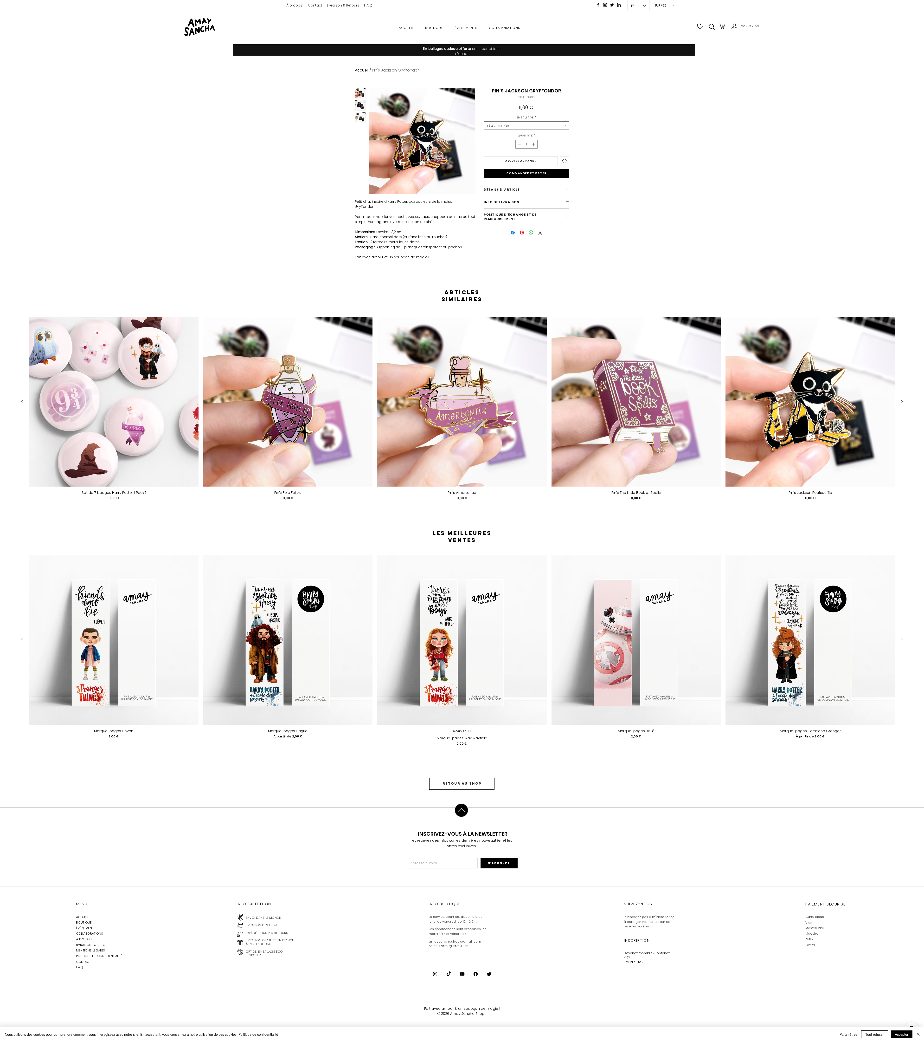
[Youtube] (462, 974)
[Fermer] (918, 1034)
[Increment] (534, 144)
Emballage (526, 117)
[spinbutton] (526, 144)
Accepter (901, 1034)
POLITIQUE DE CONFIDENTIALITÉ (99, 956)
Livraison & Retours (343, 5)
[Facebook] (598, 4)
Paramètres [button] (848, 1034)
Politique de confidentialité (258, 1034)
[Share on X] (540, 232)
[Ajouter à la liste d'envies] (564, 161)
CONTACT (83, 961)
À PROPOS (84, 939)
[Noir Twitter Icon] (612, 4)
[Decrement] (519, 144)
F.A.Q (368, 5)
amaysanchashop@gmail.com (455, 941)
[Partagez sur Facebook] (513, 232)
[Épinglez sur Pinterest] (522, 232)
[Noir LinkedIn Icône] (619, 4)
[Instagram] (605, 4)
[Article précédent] (22, 401)
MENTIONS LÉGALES (90, 950)
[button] (712, 27)
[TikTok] (448, 974)
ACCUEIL (82, 917)
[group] (462, 409)
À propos (294, 5)
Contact (315, 5)
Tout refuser (874, 1034)
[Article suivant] (902, 401)
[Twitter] (489, 974)
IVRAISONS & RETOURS (94, 945)
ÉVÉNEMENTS (86, 928)
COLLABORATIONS (89, 933)
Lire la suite (632, 962)
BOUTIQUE (84, 922)
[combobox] (526, 125)
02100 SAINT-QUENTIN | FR (448, 946)
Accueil (361, 70)
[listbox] (665, 5)
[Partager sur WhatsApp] (531, 232)
